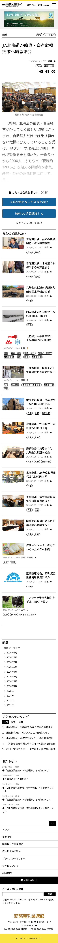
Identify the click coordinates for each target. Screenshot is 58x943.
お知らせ (8, 761)
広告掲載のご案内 (11, 851)
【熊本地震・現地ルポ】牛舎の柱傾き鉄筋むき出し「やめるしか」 (40, 372)
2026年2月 (12, 681)
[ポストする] (41, 71)
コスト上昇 (50, 34)
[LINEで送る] (53, 71)
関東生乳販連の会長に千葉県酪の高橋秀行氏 (40, 523)
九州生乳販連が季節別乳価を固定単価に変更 (40, 289)
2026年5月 (12, 666)
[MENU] (54, 5)
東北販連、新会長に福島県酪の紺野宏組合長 (40, 499)
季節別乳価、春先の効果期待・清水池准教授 (40, 241)
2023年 (10, 700)
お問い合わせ (31, 880)
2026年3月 (12, 676)
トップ (5, 829)
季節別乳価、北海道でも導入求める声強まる (40, 265)
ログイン (31, 4)
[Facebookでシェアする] (47, 71)
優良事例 (46, 461)
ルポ (6, 384)
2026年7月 (12, 657)
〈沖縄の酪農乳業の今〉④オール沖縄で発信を (30, 743)
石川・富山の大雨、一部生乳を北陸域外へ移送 (30, 749)
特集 (6, 353)
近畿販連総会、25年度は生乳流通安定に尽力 (41, 575)
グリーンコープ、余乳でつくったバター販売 (40, 547)
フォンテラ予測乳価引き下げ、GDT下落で (40, 600)
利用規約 (7, 873)
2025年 (10, 690)
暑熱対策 (46, 413)
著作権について (10, 865)
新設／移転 (29, 353)
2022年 (10, 705)
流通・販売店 (27, 557)
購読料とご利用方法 (12, 844)
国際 (23, 609)
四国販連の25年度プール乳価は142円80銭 (40, 314)
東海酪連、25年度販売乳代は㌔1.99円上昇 (41, 474)
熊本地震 (15, 384)
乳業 (23, 348)
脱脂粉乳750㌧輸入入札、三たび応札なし (27, 732)
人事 (30, 413)
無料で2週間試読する (29, 213)
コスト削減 (9, 356)
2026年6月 (12, 662)
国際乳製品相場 (27, 614)
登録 (50, 894)
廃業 (6, 388)
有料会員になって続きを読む (29, 202)
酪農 (50, 61)
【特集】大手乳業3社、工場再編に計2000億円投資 (40, 340)
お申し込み (43, 4)
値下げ (14, 614)
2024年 (10, 695)
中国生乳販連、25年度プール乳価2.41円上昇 (41, 402)
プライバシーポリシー (14, 858)
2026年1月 (12, 686)
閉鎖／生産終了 (45, 353)
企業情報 (7, 836)
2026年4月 (12, 671)
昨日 (6, 722)
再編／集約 (16, 353)
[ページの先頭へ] (52, 823)
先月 (21, 722)
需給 (37, 252)
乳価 (39, 34)
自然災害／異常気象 (31, 384)
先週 (13, 722)
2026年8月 (12, 652)
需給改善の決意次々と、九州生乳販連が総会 (40, 450)
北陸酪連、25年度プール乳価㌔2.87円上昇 (40, 426)
